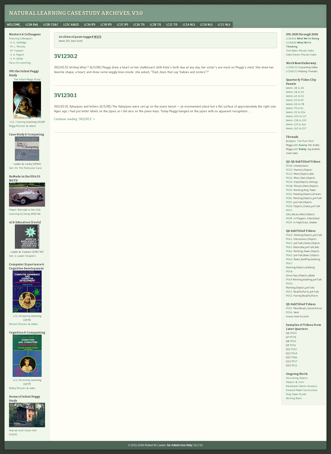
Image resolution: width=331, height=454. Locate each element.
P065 (293, 333)
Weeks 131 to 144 (296, 124)
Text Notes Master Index (300, 50)
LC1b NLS (206, 24)
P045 (289, 255)
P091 (293, 341)
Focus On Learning (20, 62)
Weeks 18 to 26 (295, 87)
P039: (289, 222)
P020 (289, 169)
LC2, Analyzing (21, 316)
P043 (289, 247)
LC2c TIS (172, 24)
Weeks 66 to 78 (295, 104)
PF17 (294, 361)
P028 (289, 186)
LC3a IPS (89, 24)
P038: (289, 218)
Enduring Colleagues (21, 38)
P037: (289, 210)
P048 (289, 271)
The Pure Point (305, 141)
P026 (289, 181)
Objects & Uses (295, 382)
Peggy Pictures (17, 125)
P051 (289, 291)
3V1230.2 (65, 56)
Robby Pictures (18, 388)
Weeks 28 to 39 (295, 92)
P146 (294, 353)
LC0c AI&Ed (71, 24)
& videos (31, 125)
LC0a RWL (31, 24)
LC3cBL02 (292, 71)
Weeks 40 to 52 (295, 96)
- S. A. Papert (16, 54)
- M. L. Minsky (17, 46)
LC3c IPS (122, 24)
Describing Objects (297, 378)
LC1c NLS (224, 24)
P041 (289, 239)
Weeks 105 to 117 (296, 116)
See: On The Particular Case (25, 168)
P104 (293, 345)
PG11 (294, 365)
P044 (289, 251)
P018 (289, 165)
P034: (289, 198)
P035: (289, 202)
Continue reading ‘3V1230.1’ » (74, 119)
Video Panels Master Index (301, 54)
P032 (289, 194)
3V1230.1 (65, 95)
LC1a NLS (189, 24)
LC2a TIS (139, 24)
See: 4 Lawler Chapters (22, 255)
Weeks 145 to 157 (296, 128)
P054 (289, 312)
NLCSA (198, 445)
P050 (289, 283)
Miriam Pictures (18, 324)
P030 (289, 190)
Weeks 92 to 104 (295, 112)
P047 (289, 263)
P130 (294, 349)
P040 (289, 235)
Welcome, (13, 24)
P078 (293, 337)
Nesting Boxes (294, 398)
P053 (289, 308)
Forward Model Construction (301, 390)
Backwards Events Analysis (301, 386)
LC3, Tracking (17, 121)
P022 (289, 173)
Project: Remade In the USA (25, 209)
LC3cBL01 (291, 67)
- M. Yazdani (16, 50)
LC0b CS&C (50, 24)
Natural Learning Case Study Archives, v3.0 (76, 13)
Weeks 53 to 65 (295, 100)
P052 (289, 295)
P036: (289, 206)
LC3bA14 (302, 38)
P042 (289, 243)
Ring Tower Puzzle (296, 394)
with (300, 145)
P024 (289, 177)
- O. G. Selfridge (17, 42)
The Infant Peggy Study (27, 79)
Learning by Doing (19, 213)
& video (31, 388)
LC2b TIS (155, 24)
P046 (289, 259)
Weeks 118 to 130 (296, 120)
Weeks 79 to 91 (294, 108)
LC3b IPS (106, 24)
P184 (294, 357)
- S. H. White (16, 58)
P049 (289, 279)
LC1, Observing (21, 380)
